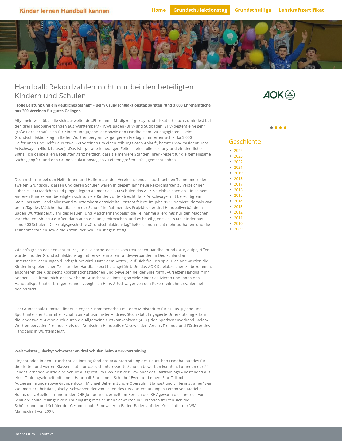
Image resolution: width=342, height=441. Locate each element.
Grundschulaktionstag (200, 10)
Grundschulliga (253, 10)
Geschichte (245, 141)
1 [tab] (272, 128)
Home (158, 10)
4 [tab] (285, 128)
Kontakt (46, 433)
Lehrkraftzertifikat (301, 10)
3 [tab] (281, 128)
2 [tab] (276, 128)
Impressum (25, 433)
